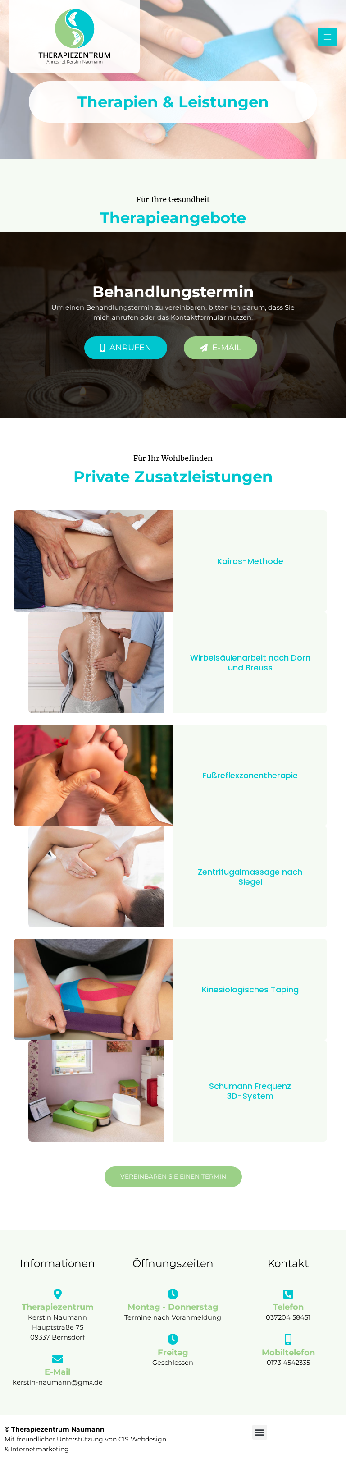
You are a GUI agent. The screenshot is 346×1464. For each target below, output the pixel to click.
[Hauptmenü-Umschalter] (327, 37)
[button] (259, 1432)
